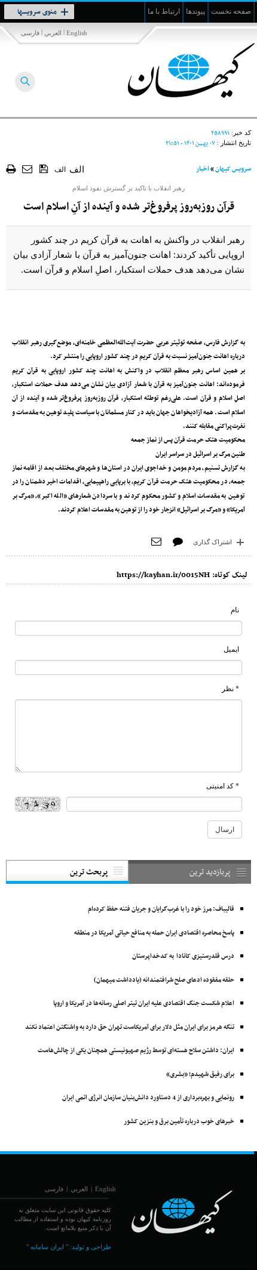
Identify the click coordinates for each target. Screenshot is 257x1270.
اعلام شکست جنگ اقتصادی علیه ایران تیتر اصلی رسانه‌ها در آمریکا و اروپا (143, 1003)
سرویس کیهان (233, 169)
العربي (53, 32)
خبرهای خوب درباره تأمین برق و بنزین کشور (179, 1121)
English (76, 32)
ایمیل (231, 649)
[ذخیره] (43, 168)
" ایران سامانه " (47, 1246)
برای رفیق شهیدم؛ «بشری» (200, 1074)
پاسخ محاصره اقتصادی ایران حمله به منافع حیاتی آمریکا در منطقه (154, 933)
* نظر (230, 689)
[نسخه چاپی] (11, 169)
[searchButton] (25, 82)
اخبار (202, 169)
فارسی (30, 32)
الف (60, 169)
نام (235, 610)
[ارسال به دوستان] (27, 169)
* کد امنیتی (222, 786)
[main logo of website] (178, 70)
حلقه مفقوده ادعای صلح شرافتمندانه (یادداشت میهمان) (164, 980)
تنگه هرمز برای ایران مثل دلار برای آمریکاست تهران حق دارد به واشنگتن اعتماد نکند (129, 1027)
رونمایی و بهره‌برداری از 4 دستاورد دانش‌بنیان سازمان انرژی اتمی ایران (148, 1097)
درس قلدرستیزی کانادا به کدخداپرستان (183, 956)
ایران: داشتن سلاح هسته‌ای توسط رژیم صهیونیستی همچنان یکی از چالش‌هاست (136, 1050)
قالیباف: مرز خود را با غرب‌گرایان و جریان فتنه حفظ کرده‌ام (161, 909)
